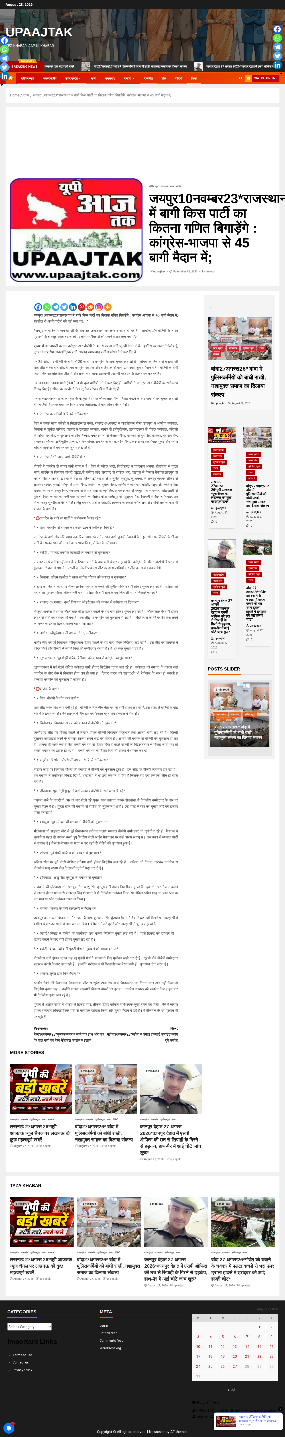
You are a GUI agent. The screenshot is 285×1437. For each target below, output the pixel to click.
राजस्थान (164, 186)
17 (198, 1356)
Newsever (157, 1432)
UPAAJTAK (39, 32)
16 (272, 1347)
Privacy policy (22, 1370)
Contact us (21, 1362)
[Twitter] (64, 303)
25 (210, 1366)
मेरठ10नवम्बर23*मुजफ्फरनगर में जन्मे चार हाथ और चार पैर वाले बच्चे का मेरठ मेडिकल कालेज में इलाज (69, 1034)
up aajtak (159, 271)
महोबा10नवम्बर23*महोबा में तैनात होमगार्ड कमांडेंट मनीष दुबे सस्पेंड (142, 1034)
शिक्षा (194, 78)
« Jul (231, 1390)
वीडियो (178, 78)
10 (198, 1347)
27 (235, 1366)
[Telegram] (55, 303)
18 (210, 1356)
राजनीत (148, 78)
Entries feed (108, 1333)
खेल (164, 78)
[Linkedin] (73, 303)
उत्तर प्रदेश (71, 78)
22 (259, 1356)
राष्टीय (127, 78)
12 (223, 1347)
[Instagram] (99, 303)
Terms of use (22, 1355)
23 (272, 1356)
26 (223, 1366)
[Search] (241, 78)
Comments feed (111, 1340)
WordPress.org (110, 1348)
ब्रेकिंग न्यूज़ (27, 78)
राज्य (93, 78)
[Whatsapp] (47, 303)
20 (235, 1356)
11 (210, 1347)
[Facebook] (38, 303)
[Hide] (2, 85)
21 (247, 1356)
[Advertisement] (142, 145)
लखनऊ (51, 1119)
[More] (108, 303)
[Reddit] (90, 303)
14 (247, 1347)
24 (198, 1366)
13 (235, 1347)
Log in (104, 1325)
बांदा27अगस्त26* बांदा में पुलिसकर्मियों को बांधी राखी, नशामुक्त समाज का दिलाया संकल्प (99, 66)
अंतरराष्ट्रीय (50, 78)
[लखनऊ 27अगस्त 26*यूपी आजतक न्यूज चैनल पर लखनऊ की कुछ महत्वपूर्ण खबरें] (41, 1089)
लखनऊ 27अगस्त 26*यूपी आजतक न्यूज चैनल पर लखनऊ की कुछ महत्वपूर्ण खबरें (40, 1133)
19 (223, 1356)
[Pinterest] (82, 303)
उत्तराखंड (110, 78)
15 (259, 1347)
